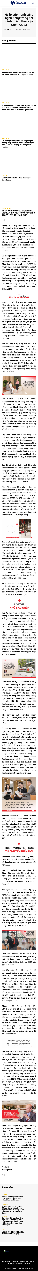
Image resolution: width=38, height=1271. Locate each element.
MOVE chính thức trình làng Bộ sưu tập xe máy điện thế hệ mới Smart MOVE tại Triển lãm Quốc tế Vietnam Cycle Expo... (19, 107)
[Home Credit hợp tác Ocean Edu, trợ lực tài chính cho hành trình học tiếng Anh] (19, 57)
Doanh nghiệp (6, 208)
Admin (9, 29)
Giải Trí (4, 175)
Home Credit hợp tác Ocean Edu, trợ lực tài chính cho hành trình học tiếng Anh (18, 73)
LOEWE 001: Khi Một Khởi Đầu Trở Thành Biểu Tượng (13, 1233)
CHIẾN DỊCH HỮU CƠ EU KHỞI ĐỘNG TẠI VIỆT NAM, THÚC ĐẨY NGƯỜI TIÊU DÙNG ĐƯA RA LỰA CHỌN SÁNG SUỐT (18, 213)
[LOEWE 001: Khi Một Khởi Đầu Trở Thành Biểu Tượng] (19, 162)
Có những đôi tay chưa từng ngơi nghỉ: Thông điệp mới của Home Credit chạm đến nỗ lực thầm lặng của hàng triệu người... (18, 144)
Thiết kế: (5, 1167)
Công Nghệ (5, 70)
